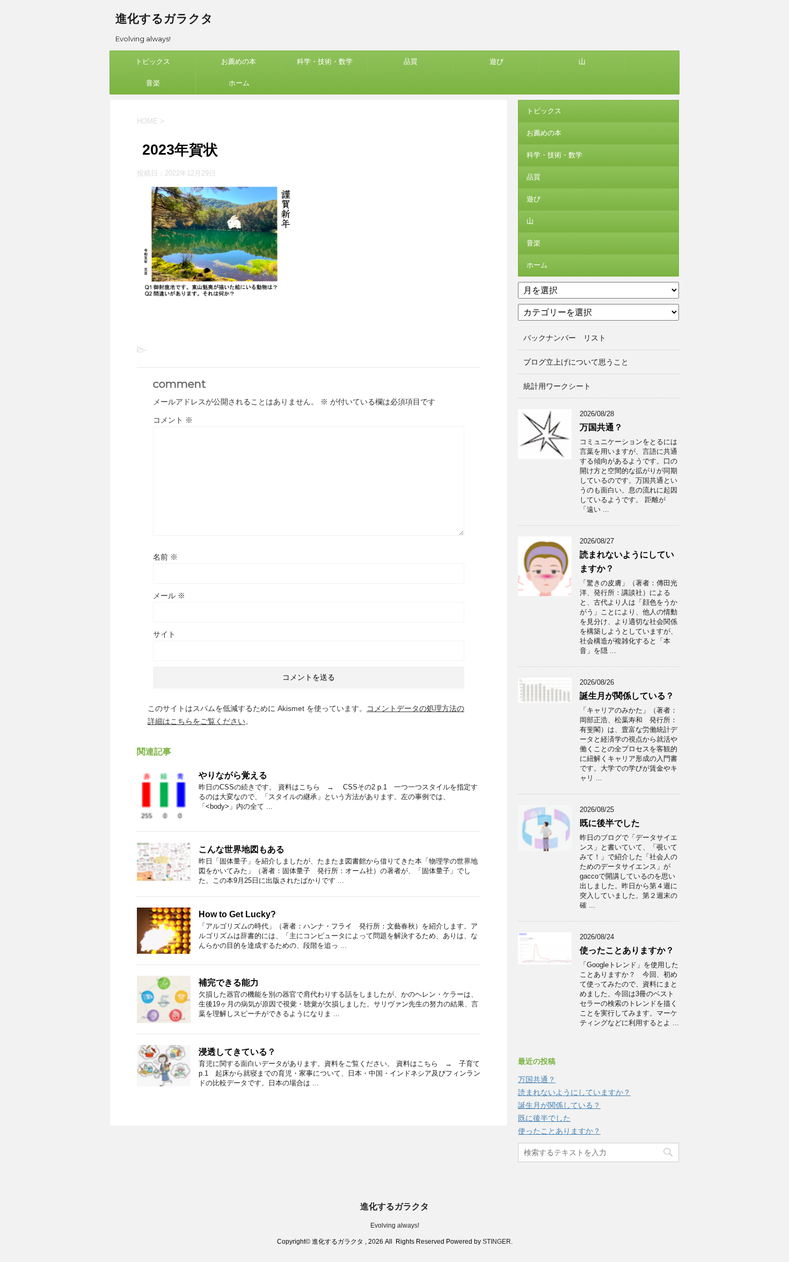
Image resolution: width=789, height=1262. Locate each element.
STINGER (497, 1241)
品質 (411, 61)
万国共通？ (601, 427)
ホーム (239, 83)
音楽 (153, 83)
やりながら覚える (233, 775)
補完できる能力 (229, 982)
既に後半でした (610, 823)
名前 (165, 557)
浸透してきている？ (237, 1051)
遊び (496, 61)
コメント (173, 420)
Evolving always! (394, 1225)
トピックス (152, 61)
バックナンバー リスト (564, 337)
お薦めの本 (238, 61)
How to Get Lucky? (237, 914)
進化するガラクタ (164, 18)
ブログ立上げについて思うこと (576, 362)
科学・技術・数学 (325, 61)
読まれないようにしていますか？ (574, 1092)
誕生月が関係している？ (627, 695)
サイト (164, 634)
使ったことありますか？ (627, 950)
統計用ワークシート (557, 386)
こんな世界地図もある (241, 849)
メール (169, 595)
